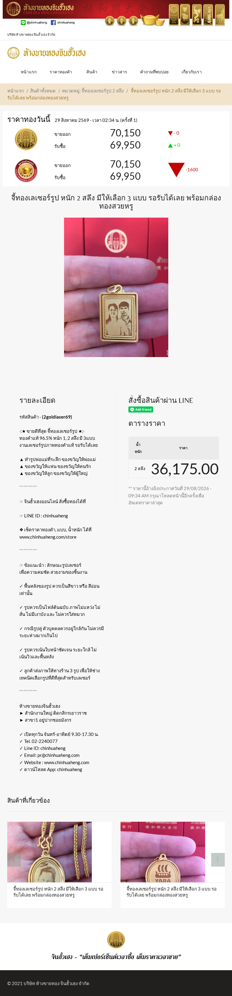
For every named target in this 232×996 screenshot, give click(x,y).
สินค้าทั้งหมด (43, 90)
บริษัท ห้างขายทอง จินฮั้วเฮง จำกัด (56, 983)
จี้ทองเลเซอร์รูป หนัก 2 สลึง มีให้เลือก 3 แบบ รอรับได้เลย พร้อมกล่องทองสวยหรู (58, 891)
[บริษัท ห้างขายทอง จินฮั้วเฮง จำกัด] (46, 51)
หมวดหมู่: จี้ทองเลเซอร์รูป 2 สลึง (93, 90)
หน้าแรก (15, 90)
